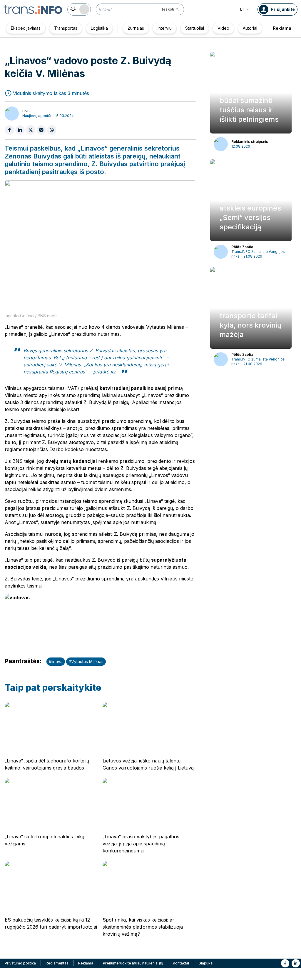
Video (223, 28)
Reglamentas (57, 963)
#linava (56, 661)
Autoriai (250, 28)
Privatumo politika (20, 963)
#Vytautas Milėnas (85, 661)
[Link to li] (296, 963)
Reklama (282, 28)
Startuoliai (194, 28)
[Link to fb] (285, 963)
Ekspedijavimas (26, 28)
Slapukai (206, 963)
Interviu (165, 28)
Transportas (65, 28)
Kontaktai (181, 963)
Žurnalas (136, 28)
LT (242, 9)
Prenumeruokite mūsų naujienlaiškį (133, 963)
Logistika (99, 28)
